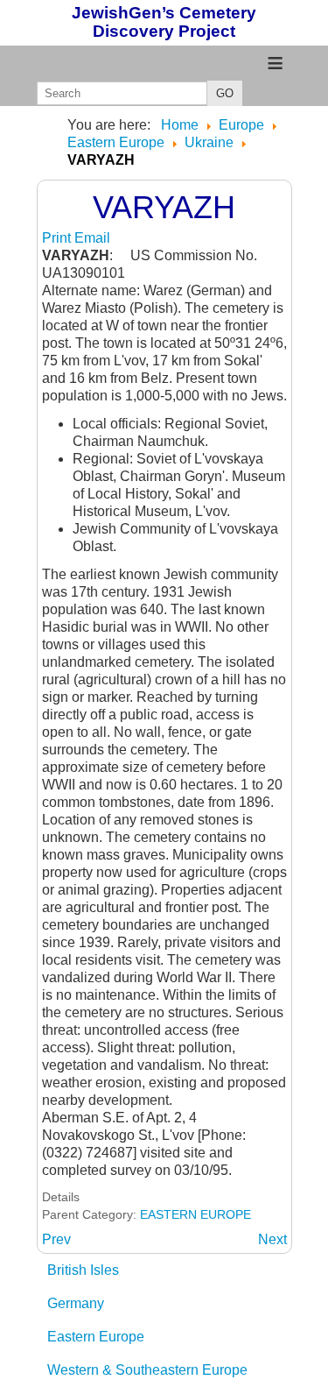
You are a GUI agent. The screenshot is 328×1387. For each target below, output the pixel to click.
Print (58, 237)
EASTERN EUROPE (195, 1214)
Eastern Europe (95, 1336)
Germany (75, 1303)
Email (92, 237)
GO (225, 93)
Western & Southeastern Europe (147, 1369)
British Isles (83, 1270)
